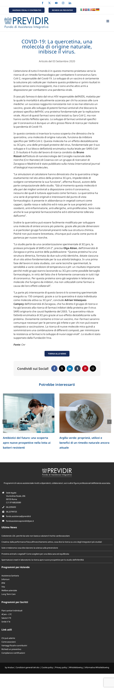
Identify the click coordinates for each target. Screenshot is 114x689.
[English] (86, 9)
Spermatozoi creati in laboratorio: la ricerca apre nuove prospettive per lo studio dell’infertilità (42, 559)
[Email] (93, 368)
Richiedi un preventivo (11, 649)
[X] (62, 368)
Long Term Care (8, 594)
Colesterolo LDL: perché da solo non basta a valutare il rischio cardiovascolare (35, 535)
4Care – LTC (6, 614)
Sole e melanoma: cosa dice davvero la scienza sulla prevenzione (29, 547)
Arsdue (11, 667)
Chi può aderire (8, 638)
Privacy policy (61, 667)
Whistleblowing (76, 667)
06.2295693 (11, 507)
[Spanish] (94, 9)
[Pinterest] (85, 368)
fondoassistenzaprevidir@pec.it (20, 521)
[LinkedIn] (70, 368)
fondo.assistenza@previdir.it (18, 516)
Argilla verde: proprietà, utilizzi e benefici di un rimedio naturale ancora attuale (84, 442)
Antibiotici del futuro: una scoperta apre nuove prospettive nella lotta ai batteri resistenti (27, 442)
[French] (90, 9)
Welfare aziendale (9, 590)
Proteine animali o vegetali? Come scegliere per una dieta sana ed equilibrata (35, 554)
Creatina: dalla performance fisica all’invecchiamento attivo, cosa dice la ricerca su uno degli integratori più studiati (51, 542)
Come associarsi (8, 641)
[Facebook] (54, 368)
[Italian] (82, 9)
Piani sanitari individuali (11, 610)
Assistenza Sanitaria (10, 575)
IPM (3, 583)
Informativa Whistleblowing (97, 667)
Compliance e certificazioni (13, 653)
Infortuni (5, 579)
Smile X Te (5, 621)
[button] (4, 422)
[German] (97, 9)
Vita (3, 586)
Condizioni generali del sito (27, 667)
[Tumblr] (77, 368)
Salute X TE (6, 618)
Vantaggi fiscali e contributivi (14, 645)
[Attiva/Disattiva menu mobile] (108, 21)
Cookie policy (47, 667)
